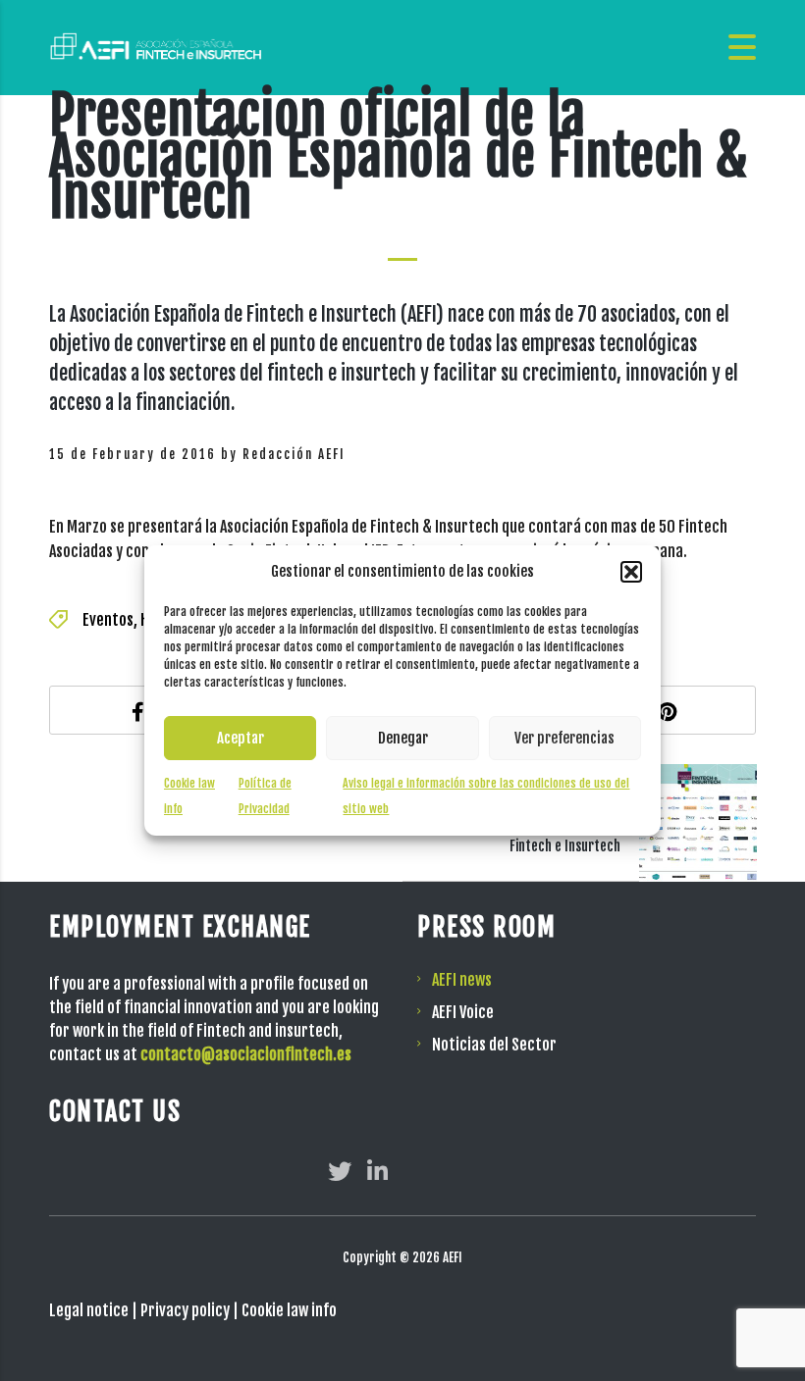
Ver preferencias (564, 738)
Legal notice (89, 1310)
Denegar (403, 738)
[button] (631, 572)
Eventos (108, 620)
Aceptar (240, 738)
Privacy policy (185, 1310)
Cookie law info (289, 1310)
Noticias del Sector (494, 1044)
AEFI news (462, 980)
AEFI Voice (463, 1012)
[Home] (157, 47)
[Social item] (339, 1171)
